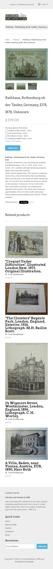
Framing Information (13, 141)
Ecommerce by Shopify (24, 562)
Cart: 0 (45, 4)
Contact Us (9, 531)
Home (7, 521)
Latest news (12, 492)
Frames (8, 528)
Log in (12, 4)
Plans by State (11, 525)
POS (39, 559)
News (7, 535)
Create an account (26, 4)
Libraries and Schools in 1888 (17, 497)
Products (16, 40)
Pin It (32, 202)
